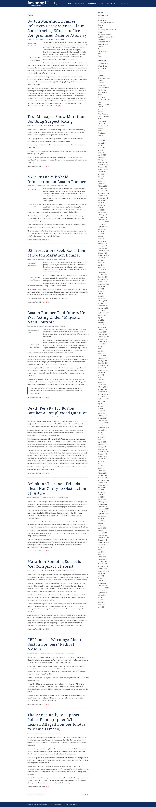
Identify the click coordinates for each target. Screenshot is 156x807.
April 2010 (101, 605)
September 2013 (103, 514)
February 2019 (103, 358)
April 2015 (101, 468)
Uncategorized (103, 126)
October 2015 (102, 454)
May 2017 (101, 408)
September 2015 (103, 456)
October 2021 (102, 282)
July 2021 (101, 289)
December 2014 (103, 478)
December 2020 (103, 306)
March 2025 (102, 184)
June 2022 (101, 263)
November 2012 (103, 538)
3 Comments (41, 417)
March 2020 (102, 327)
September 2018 (103, 370)
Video (51, 733)
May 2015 (101, 466)
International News (104, 35)
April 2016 (101, 440)
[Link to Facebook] (127, 3)
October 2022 (102, 253)
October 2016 (102, 425)
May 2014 (101, 495)
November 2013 (103, 509)
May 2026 (101, 150)
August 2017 (102, 401)
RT (64, 326)
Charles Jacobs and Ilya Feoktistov (65, 653)
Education (101, 76)
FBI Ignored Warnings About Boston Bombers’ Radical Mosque (54, 644)
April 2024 (101, 210)
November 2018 (103, 365)
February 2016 (103, 444)
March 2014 (102, 499)
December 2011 (103, 564)
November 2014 (103, 480)
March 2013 (102, 528)
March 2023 (102, 241)
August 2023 (102, 229)
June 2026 (101, 148)
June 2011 (101, 578)
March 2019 (102, 356)
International (54, 39)
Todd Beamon (64, 185)
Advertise (101, 18)
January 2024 (102, 217)
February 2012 (103, 559)
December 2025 (103, 162)
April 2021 (101, 296)
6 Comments (39, 39)
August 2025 (102, 172)
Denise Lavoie (61, 259)
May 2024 (101, 208)
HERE (59, 106)
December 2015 (103, 449)
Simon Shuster (65, 39)
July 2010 (101, 597)
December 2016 (103, 420)
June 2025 (101, 177)
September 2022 (103, 255)
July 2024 (101, 203)
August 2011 (102, 574)
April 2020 (101, 325)
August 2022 (102, 258)
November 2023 (103, 222)
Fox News (59, 733)
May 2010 (101, 602)
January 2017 (102, 418)
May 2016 (101, 437)
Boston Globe (34, 393)
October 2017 (102, 397)
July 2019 (101, 346)
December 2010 (103, 585)
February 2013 (103, 530)
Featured (47, 39)
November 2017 (103, 394)
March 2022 (102, 270)
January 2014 (102, 504)
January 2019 (102, 361)
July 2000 (101, 607)
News (51, 125)
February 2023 (103, 243)
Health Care (102, 90)
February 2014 (103, 502)
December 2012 (103, 535)
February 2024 (103, 215)
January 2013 (102, 533)
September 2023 (103, 227)
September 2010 (103, 593)
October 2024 (102, 196)
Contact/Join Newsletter (106, 23)
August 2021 (102, 286)
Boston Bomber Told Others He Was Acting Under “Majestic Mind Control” (56, 317)
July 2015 (101, 461)
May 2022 (101, 265)
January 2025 (102, 188)
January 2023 (102, 246)
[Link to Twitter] (124, 3)
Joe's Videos (102, 97)
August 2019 (102, 344)
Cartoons (101, 71)
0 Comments (39, 125)
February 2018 (103, 387)
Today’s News (102, 51)
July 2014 (101, 490)
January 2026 (102, 160)
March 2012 (102, 557)
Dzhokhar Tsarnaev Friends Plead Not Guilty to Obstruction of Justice (56, 488)
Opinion (100, 49)
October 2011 (102, 569)
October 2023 (102, 224)
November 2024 (103, 193)
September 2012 (103, 542)
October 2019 (102, 339)
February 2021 (103, 301)
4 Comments (42, 326)
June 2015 (101, 463)
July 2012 (101, 547)
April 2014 (101, 497)
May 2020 (101, 322)
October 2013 (102, 511)
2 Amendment (102, 66)
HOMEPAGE (102, 32)
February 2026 (103, 157)
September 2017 (103, 399)
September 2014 (103, 485)
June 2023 (101, 234)
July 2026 (101, 145)
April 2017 (101, 411)
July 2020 (101, 318)
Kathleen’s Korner (104, 42)
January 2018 (102, 389)
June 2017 (101, 406)
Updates (100, 128)
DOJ (99, 73)
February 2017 (103, 416)
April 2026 (101, 153)
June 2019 (101, 349)
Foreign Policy (102, 85)
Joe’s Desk (101, 39)
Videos (100, 54)
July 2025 (101, 174)
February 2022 (103, 272)
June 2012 (101, 550)
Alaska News (102, 20)
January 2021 (102, 303)
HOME (100, 27)
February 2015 (103, 473)
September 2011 (103, 571)
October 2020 (102, 310)
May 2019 (101, 351)
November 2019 (103, 337)
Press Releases (103, 114)
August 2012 (102, 545)
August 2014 (102, 487)
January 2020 (102, 332)
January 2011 (102, 583)
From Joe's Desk (103, 88)
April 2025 (101, 181)
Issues (100, 95)
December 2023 (103, 220)
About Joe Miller (103, 15)
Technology (102, 121)
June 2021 (101, 291)
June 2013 (101, 521)
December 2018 (103, 363)
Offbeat (100, 47)
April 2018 (101, 382)
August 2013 (102, 516)
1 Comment (40, 259)
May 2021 (101, 294)
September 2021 (103, 284)
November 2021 (103, 279)
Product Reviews (103, 116)
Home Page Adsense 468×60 (107, 30)
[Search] (115, 3)
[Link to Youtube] (121, 3)
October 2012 (102, 540)
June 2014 (101, 492)
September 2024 (103, 198)
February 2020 (103, 330)
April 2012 (101, 554)
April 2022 (101, 267)
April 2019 (101, 354)
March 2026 (102, 155)
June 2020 (101, 320)
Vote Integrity (102, 133)
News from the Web (104, 104)
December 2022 (103, 248)
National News (103, 44)
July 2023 (101, 231)
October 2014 (102, 483)
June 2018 (101, 377)
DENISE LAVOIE (61, 125)
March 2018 (102, 385)
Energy (100, 80)
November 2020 (103, 308)
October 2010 (102, 590)
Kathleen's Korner (104, 100)
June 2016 (101, 435)
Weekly (100, 135)
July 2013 (101, 519)
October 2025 (102, 167)
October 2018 (102, 368)
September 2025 (103, 169)
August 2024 (102, 200)
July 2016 (101, 432)
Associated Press (63, 497)
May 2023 (101, 236)
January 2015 (102, 475)
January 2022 (102, 275)
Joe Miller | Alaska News (106, 37)
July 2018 (101, 375)
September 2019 (103, 342)
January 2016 (102, 447)
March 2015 (102, 471)
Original (100, 109)
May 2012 (101, 552)
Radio (100, 119)
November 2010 (103, 588)
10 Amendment (103, 64)
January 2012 (102, 562)
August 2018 (102, 373)
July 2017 (101, 404)
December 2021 (103, 277)
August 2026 (102, 143)
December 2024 (103, 191)
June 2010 (101, 600)
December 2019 (103, 334)
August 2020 (102, 315)
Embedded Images (104, 78)
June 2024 (101, 205)
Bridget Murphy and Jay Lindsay (66, 570)
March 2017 (102, 413)
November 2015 (103, 451)
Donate (100, 25)
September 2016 (103, 428)
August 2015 (102, 459)
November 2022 (103, 251)
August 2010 (102, 595)
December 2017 (103, 392)
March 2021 (102, 298)
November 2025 (103, 165)
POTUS (100, 111)
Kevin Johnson (63, 417)
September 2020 (103, 313)
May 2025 (101, 179)
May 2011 (101, 581)
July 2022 (101, 260)
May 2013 (101, 523)
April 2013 (101, 526)
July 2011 (101, 576)
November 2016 (103, 423)
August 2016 (102, 430)
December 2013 (103, 507)
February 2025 (103, 186)
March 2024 (102, 212)
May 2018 (101, 380)
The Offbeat (102, 123)
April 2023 (101, 239)
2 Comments (39, 185)
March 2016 (102, 442)
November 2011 (103, 566)
